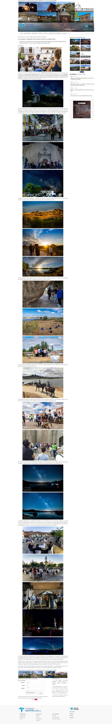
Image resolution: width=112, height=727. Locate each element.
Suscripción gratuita (88, 29)
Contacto (21, 718)
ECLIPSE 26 (40, 33)
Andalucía (71, 713)
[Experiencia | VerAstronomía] (84, 6)
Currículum (38, 720)
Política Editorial (22, 717)
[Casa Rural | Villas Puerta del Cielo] (46, 6)
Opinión (23, 688)
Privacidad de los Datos (56, 718)
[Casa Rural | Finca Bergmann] (37, 674)
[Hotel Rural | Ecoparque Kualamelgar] (65, 6)
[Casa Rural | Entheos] (49, 674)
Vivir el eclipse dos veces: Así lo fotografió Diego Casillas (81, 95)
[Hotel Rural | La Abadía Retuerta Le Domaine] (61, 674)
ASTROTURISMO (27, 33)
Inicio (21, 33)
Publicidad (37, 715)
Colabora (37, 717)
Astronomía (22, 36)
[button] (21, 58)
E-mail (23, 685)
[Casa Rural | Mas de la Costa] (75, 54)
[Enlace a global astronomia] (81, 109)
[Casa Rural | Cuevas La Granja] (75, 61)
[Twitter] (66, 29)
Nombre (23, 682)
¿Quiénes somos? (22, 715)
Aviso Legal (54, 715)
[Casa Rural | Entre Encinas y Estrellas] (46, 17)
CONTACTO (64, 33)
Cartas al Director (39, 718)
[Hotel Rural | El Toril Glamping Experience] (27, 6)
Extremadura (72, 711)
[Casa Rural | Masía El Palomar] (65, 17)
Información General (55, 717)
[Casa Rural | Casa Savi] (24, 674)
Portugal (71, 715)
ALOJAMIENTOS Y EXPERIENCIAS (55, 33)
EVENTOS (45, 33)
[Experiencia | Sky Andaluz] (27, 17)
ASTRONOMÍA (34, 33)
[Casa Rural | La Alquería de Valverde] (84, 17)
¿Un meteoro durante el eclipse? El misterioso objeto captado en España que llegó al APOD (82, 84)
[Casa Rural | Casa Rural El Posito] (85, 67)
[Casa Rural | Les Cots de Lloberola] (75, 48)
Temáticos (72, 717)
